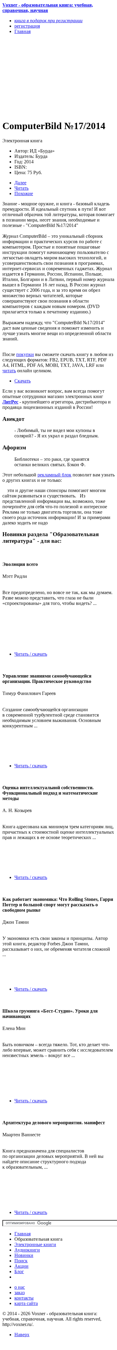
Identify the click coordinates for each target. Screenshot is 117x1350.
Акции (21, 1266)
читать (9, 370)
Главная (22, 1233)
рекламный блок (54, 474)
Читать (21, 188)
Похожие (23, 193)
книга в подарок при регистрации (48, 20)
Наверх (21, 1334)
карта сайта (26, 1303)
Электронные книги (35, 1244)
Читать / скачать (30, 654)
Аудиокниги (27, 1249)
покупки (25, 354)
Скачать (22, 380)
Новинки (23, 1255)
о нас (19, 1287)
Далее (20, 182)
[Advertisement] (41, 76)
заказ (19, 1292)
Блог (19, 1271)
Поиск (21, 1260)
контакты (24, 1297)
